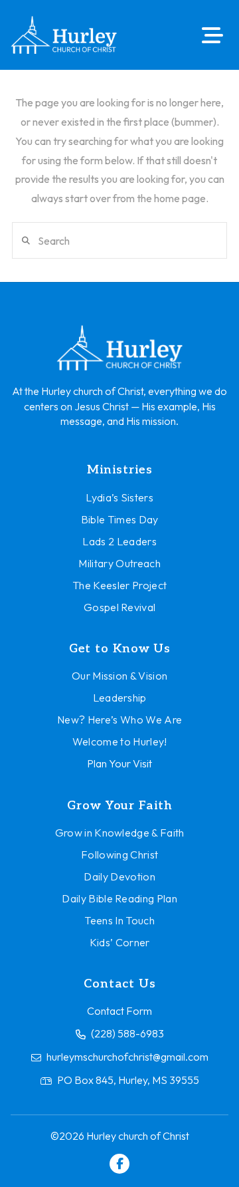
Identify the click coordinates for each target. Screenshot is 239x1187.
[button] (212, 35)
